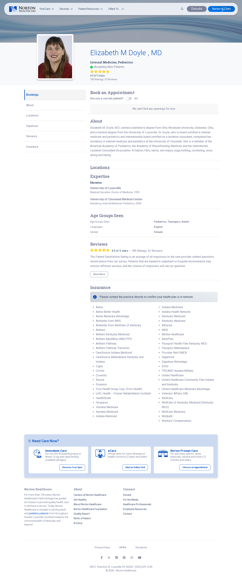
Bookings (32, 94)
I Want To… (114, 8)
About (29, 105)
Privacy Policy (102, 547)
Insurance (32, 146)
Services (64, 8)
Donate (196, 9)
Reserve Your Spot (72, 467)
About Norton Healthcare (88, 504)
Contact (127, 513)
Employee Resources (135, 509)
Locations (32, 115)
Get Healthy (80, 499)
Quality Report (82, 513)
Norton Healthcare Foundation (90, 509)
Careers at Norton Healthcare (90, 494)
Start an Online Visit (135, 467)
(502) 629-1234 (143, 566)
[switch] (129, 98)
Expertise (32, 126)
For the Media (130, 499)
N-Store (78, 523)
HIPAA (122, 547)
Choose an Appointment (194, 467)
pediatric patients (39, 513)
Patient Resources (88, 8)
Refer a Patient (82, 518)
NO (136, 98)
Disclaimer (141, 547)
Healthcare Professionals (137, 504)
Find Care (45, 8)
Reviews (31, 136)
